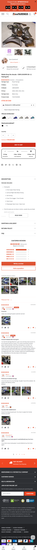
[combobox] (18, 105)
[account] (30, 14)
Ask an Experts (14, 62)
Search (26, 532)
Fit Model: (4, 88)
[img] (5, 305)
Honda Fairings (6, 528)
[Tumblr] (13, 164)
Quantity (3, 131)
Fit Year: (3, 91)
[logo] (20, 14)
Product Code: (5, 97)
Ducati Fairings (6, 532)
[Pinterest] (9, 164)
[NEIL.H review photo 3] (26, 391)
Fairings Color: (5, 94)
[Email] (20, 164)
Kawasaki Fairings (20, 530)
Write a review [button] (18, 263)
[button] (5, 80)
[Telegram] (17, 164)
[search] (7, 14)
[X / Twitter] (6, 164)
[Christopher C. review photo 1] (6, 320)
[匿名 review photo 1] (6, 420)
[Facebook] (2, 164)
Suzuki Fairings (18, 528)
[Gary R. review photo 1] (6, 359)
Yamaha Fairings (6, 530)
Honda (16, 85)
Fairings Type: (5, 81)
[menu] (2, 14)
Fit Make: (3, 85)
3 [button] (19, 454)
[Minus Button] (3, 135)
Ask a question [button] (18, 268)
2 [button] (16, 454)
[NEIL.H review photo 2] (16, 391)
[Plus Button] (13, 135)
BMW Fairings (17, 532)
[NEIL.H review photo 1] (6, 391)
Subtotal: (3, 139)
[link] (4, 45)
